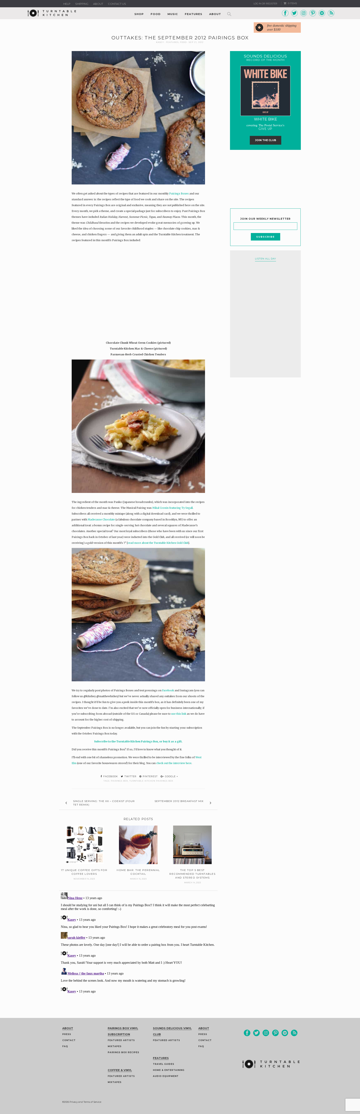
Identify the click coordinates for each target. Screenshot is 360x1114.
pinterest (150, 776)
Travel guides (163, 1064)
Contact (69, 1040)
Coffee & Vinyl (120, 1070)
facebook (110, 776)
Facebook (168, 690)
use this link (178, 713)
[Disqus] (138, 943)
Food (156, 14)
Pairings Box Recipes (123, 1052)
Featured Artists (121, 1040)
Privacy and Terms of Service (85, 1101)
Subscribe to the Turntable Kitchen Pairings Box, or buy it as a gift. (138, 741)
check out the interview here (173, 763)
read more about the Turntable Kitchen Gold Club (158, 542)
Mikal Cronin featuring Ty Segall (172, 507)
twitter (130, 776)
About (98, 3)
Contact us (117, 3)
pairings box (119, 781)
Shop (139, 14)
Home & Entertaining (168, 1070)
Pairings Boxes (179, 193)
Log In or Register (265, 3)
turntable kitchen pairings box (151, 781)
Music (173, 14)
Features (193, 14)
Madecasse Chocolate (101, 519)
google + (171, 776)
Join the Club (265, 140)
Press (66, 1034)
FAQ (65, 1046)
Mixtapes (114, 1046)
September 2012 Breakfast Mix (179, 801)
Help (66, 3)
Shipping (81, 3)
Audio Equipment (166, 1076)
